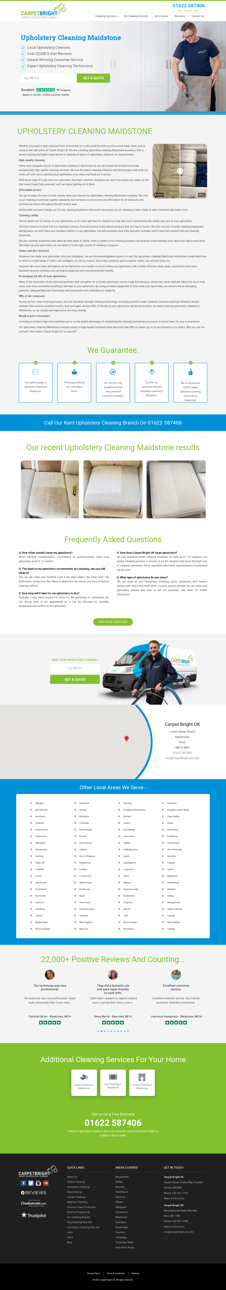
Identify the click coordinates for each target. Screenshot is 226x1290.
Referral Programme (78, 1212)
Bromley (120, 1186)
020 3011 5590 (180, 1221)
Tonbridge (121, 1237)
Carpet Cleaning (76, 1181)
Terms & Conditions (116, 1273)
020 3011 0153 (180, 1193)
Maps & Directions (174, 1198)
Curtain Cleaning (76, 1197)
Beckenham (122, 1176)
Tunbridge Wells (124, 1242)
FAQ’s (70, 1237)
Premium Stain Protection (81, 1207)
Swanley (120, 1232)
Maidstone (121, 1217)
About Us (72, 1176)
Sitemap (135, 1273)
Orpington (120, 1222)
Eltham (119, 1202)
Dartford (120, 1197)
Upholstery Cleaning (78, 1186)
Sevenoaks (121, 1227)
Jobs (70, 1232)
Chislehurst (121, 1191)
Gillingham (121, 1207)
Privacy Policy (93, 1273)
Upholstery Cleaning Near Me (83, 1227)
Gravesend (121, 1212)
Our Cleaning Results (78, 1217)
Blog (69, 1242)
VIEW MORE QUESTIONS (113, 621)
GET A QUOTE (93, 78)
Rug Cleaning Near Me (79, 1222)
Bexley (119, 1181)
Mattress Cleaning (77, 1202)
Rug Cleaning (74, 1191)
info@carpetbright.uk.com (182, 758)
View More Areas (124, 1247)
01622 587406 (189, 5)
